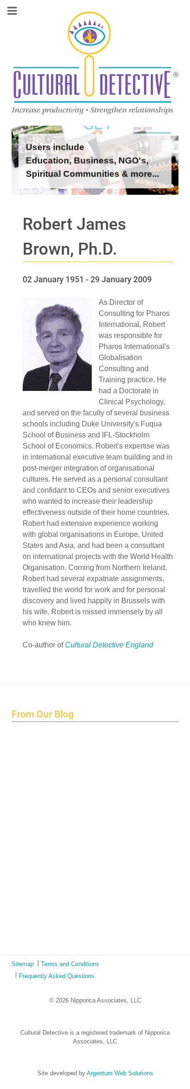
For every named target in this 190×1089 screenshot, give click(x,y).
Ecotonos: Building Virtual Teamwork (76, 842)
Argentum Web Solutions (120, 1073)
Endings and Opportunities (61, 748)
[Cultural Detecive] (95, 63)
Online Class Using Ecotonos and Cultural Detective (98, 916)
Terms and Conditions (70, 964)
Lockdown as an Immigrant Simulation (78, 800)
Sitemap (23, 964)
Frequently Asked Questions (57, 976)
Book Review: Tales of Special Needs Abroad (88, 822)
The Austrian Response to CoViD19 (74, 864)
